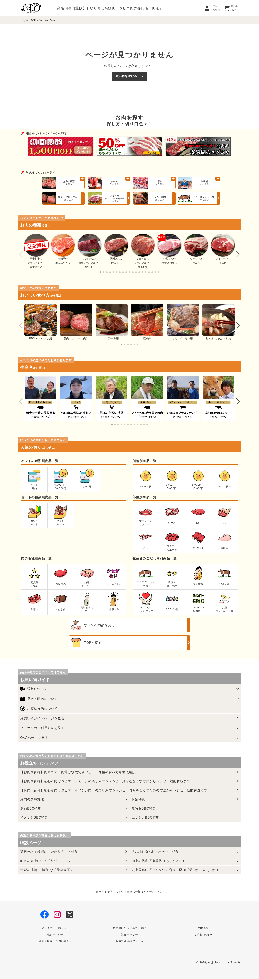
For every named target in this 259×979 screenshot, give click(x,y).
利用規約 (203, 927)
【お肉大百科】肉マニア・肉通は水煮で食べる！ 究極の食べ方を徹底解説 (78, 772)
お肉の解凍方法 (32, 799)
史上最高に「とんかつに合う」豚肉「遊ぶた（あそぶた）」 (177, 870)
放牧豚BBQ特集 (144, 808)
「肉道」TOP (28, 20)
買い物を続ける (126, 76)
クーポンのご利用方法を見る (42, 728)
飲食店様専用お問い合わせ (55, 941)
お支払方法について (42, 708)
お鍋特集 (138, 799)
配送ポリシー (55, 934)
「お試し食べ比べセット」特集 (155, 851)
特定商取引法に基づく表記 (129, 927)
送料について (37, 689)
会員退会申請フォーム (129, 941)
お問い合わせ (203, 934)
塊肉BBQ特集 (30, 808)
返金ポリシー (129, 934)
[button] (100, 272)
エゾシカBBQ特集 (145, 817)
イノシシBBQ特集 (34, 817)
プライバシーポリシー (55, 927)
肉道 (210, 962)
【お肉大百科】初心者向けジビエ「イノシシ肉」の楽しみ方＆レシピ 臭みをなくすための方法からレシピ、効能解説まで (113, 790)
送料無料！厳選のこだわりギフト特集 (49, 851)
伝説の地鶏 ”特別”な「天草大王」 (47, 870)
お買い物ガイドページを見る (42, 718)
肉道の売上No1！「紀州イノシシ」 (47, 861)
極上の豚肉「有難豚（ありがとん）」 (160, 861)
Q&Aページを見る (34, 737)
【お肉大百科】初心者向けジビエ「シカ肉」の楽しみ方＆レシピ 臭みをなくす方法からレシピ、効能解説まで (105, 781)
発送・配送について (42, 698)
